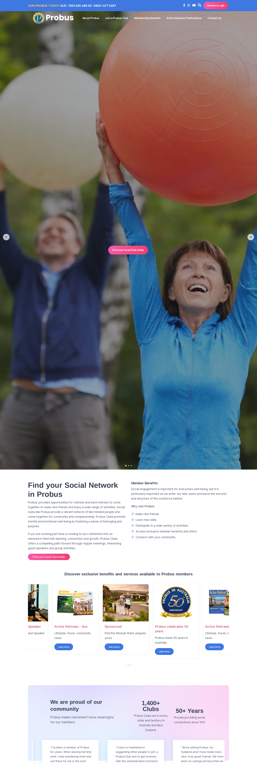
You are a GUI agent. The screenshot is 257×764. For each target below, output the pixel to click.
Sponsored (40, 626)
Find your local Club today (128, 250)
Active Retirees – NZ (148, 626)
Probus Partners (195, 626)
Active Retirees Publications (184, 18)
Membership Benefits (147, 18)
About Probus (91, 18)
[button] (6, 237)
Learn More (41, 647)
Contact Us (214, 18)
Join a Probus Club (116, 18)
